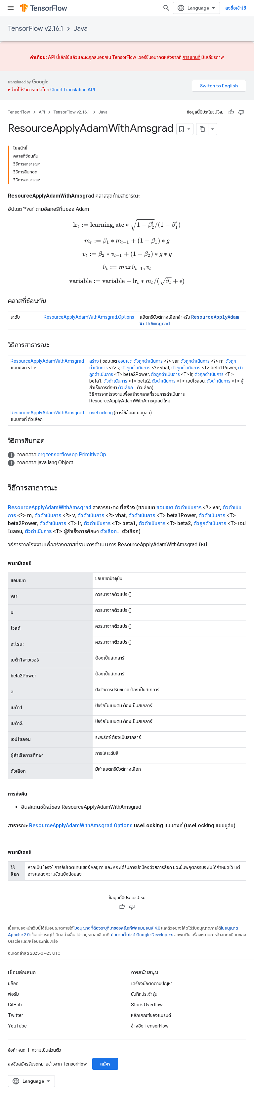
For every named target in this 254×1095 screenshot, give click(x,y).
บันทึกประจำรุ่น (144, 994)
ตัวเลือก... (127, 387)
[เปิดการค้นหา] (166, 8)
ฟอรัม (13, 994)
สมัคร (105, 1064)
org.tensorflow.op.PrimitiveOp (72, 454)
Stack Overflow (147, 1004)
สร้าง (94, 361)
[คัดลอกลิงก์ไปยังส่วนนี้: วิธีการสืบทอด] (51, 441)
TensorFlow (19, 112)
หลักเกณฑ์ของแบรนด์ (151, 1015)
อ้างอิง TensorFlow (150, 1025)
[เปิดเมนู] (10, 8)
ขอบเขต (125, 361)
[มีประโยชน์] (231, 112)
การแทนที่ (191, 57)
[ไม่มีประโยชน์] (241, 112)
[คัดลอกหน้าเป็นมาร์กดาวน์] (202, 129)
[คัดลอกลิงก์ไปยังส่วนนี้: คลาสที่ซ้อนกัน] (53, 301)
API (42, 112)
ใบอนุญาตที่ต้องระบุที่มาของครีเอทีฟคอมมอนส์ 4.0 (116, 928)
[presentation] (127, 225)
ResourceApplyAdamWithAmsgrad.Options (89, 317)
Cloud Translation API (72, 89)
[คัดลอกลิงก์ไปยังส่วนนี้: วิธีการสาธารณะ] (56, 345)
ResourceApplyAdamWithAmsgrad (47, 361)
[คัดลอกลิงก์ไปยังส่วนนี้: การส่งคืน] (33, 794)
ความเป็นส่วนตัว (46, 1050)
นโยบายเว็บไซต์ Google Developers (141, 934)
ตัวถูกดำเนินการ (148, 361)
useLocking (101, 412)
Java (81, 28)
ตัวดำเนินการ (115, 381)
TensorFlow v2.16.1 (35, 28)
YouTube (17, 1025)
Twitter (15, 1015)
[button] (57, 454)
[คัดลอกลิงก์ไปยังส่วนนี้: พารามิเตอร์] (37, 563)
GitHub (15, 1004)
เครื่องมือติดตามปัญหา (152, 983)
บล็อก (13, 983)
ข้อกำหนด (16, 1050)
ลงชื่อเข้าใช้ (235, 8)
